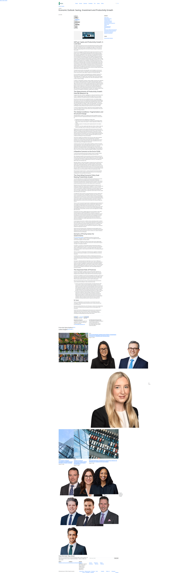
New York (96, 563)
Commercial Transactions (108, 31)
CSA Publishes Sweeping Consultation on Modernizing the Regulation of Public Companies (66, 461)
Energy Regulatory (107, 26)
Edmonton (96, 562)
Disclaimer (93, 571)
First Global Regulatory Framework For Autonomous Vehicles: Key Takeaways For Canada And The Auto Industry (103, 461)
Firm (95, 3)
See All (74, 327)
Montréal (102, 563)
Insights (62, 6)
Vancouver (91, 563)
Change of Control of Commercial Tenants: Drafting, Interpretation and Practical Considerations (80, 462)
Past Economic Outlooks (108, 38)
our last (79, 237)
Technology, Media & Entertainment (110, 29)
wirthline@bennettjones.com (80, 324)
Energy (105, 25)
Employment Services (108, 22)
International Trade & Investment (110, 30)
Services (80, 3)
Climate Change (107, 19)
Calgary (80, 562)
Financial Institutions (108, 18)
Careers (98, 3)
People (76, 3)
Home (60, 6)
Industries (85, 3)
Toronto (90, 562)
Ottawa (101, 562)
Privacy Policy (81, 571)
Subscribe (86, 316)
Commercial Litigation (108, 20)
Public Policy (106, 17)
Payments (92, 572)
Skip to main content (3, 0)
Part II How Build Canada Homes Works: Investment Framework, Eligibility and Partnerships (102, 335)
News (76, 562)
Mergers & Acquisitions (108, 33)
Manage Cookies (87, 571)
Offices (102, 3)
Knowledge (90, 3)
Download (81, 316)
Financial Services (107, 27)
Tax (104, 28)
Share (76, 316)
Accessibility (87, 572)
